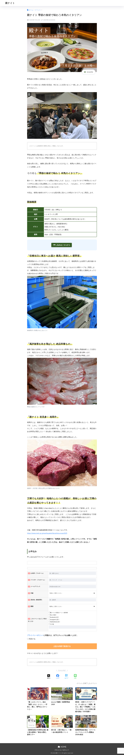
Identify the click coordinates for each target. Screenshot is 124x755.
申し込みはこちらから (62, 245)
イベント (80, 683)
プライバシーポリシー (35, 635)
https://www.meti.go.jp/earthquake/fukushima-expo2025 (47, 533)
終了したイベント (90, 683)
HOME (63, 747)
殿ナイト (10, 3)
